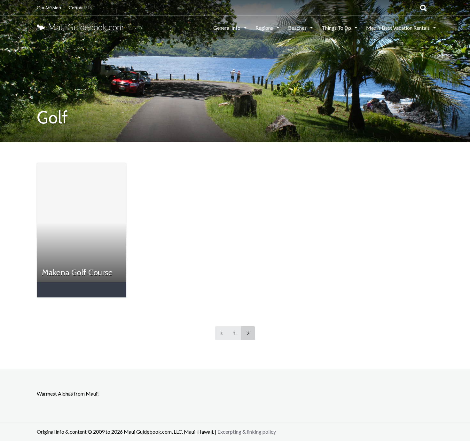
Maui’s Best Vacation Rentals (398, 28)
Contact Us (80, 7)
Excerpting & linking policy (246, 432)
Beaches (298, 28)
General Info (227, 28)
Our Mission (49, 7)
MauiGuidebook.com (84, 27)
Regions (264, 28)
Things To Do (337, 28)
